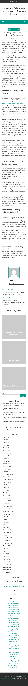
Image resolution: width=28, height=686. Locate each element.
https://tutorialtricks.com (16, 284)
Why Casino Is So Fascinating (13, 386)
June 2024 (6, 487)
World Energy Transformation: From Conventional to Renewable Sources (13, 404)
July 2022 (5, 548)
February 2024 (7, 498)
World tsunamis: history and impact (13, 421)
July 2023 (5, 517)
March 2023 (6, 527)
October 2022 (7, 540)
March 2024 (6, 495)
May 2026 (6, 445)
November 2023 (7, 506)
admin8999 (14, 281)
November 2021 (7, 570)
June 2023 (6, 519)
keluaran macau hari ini (14, 643)
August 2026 (6, 437)
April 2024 (6, 493)
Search (4, 393)
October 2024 (7, 477)
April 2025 (6, 461)
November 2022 (7, 538)
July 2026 (5, 440)
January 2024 (7, 501)
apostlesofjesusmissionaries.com (14, 586)
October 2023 (7, 509)
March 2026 (6, 450)
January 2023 (7, 532)
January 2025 (7, 469)
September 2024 (8, 479)
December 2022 (7, 535)
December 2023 (7, 503)
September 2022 (8, 543)
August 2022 (6, 546)
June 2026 (6, 442)
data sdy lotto (14, 667)
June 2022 (6, 551)
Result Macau (14, 602)
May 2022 (6, 554)
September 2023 (8, 511)
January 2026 (7, 456)
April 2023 (6, 525)
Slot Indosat (14, 633)
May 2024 (6, 490)
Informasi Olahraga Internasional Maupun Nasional (14, 11)
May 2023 (6, 522)
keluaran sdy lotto (14, 663)
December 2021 (7, 567)
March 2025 (6, 464)
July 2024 (5, 485)
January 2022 (7, 564)
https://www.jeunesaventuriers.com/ (12, 104)
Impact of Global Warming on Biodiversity (11, 409)
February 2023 (7, 530)
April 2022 (6, 556)
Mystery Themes (14, 679)
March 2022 (6, 559)
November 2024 (7, 474)
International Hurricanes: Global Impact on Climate (14, 418)
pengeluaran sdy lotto (14, 665)
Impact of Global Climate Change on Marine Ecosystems (13, 413)
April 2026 (6, 448)
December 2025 (7, 458)
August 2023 (6, 514)
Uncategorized (14, 29)
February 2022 (7, 562)
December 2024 (7, 472)
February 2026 (7, 453)
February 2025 (7, 466)
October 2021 (7, 572)
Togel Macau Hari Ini (14, 594)
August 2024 (6, 482)
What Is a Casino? (13, 360)
